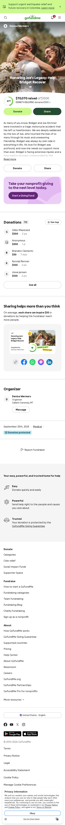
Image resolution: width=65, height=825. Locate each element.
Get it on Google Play (12, 733)
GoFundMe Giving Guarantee (28, 526)
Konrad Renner (20, 261)
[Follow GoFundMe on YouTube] (11, 725)
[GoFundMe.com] (33, 17)
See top (54, 222)
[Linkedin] (49, 362)
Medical (37, 426)
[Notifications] (52, 18)
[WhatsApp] (32, 362)
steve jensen (19, 272)
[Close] (60, 6)
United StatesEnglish (34, 715)
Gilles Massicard (21, 230)
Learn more (47, 7)
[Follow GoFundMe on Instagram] (24, 725)
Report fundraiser (34, 449)
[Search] (5, 18)
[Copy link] (16, 362)
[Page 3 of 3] (35, 86)
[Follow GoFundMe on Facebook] (5, 725)
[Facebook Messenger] (41, 362)
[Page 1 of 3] (30, 86)
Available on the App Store (30, 733)
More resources (12, 699)
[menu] (60, 18)
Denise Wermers (21, 396)
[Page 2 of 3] (33, 86)
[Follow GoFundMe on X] (18, 725)
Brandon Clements (22, 251)
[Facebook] (24, 362)
